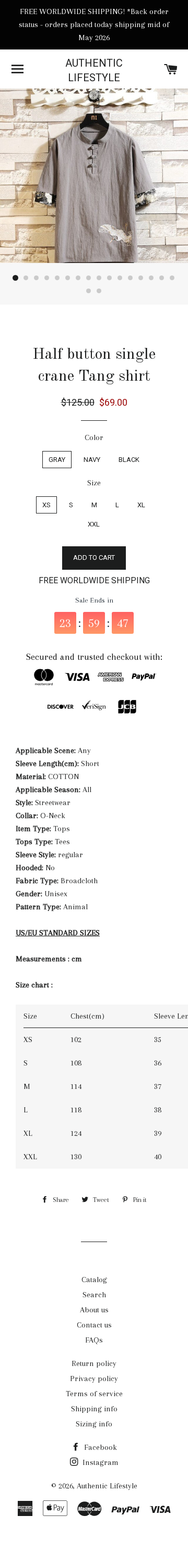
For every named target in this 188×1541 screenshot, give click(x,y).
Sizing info (94, 1424)
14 (151, 278)
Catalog (94, 1279)
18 (99, 291)
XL (141, 505)
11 (120, 278)
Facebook (99, 1447)
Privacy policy (94, 1378)
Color (94, 437)
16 (172, 278)
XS (46, 505)
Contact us (94, 1325)
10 (109, 278)
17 (89, 291)
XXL (94, 524)
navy (92, 459)
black (129, 459)
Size (94, 482)
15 (162, 278)
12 (130, 278)
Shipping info (94, 1408)
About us (94, 1309)
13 (141, 278)
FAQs (94, 1340)
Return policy (94, 1363)
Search (94, 1294)
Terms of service (94, 1393)
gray (57, 459)
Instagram (99, 1462)
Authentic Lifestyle (94, 70)
